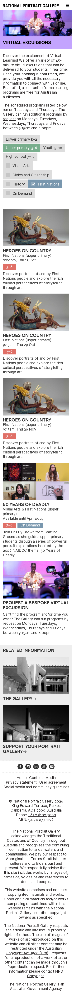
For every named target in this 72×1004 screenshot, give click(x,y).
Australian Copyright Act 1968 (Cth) (34, 950)
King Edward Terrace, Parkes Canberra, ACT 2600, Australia (36, 808)
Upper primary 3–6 (21, 148)
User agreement (52, 782)
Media (50, 778)
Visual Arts (21, 166)
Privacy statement (21, 782)
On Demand (22, 193)
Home (22, 778)
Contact (36, 778)
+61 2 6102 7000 (42, 815)
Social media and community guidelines (36, 787)
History (18, 184)
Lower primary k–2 (21, 139)
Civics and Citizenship (30, 175)
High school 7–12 (20, 156)
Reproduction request (25, 967)
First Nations (49, 184)
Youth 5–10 (52, 148)
